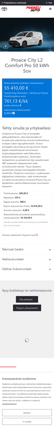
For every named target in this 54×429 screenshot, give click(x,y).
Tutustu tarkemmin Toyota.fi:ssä (19, 234)
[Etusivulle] (34, 8)
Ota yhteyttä (25, 299)
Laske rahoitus (12, 105)
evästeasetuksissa (9, 403)
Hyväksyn (27, 412)
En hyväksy (27, 421)
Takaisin (27, 15)
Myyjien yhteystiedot (27, 307)
